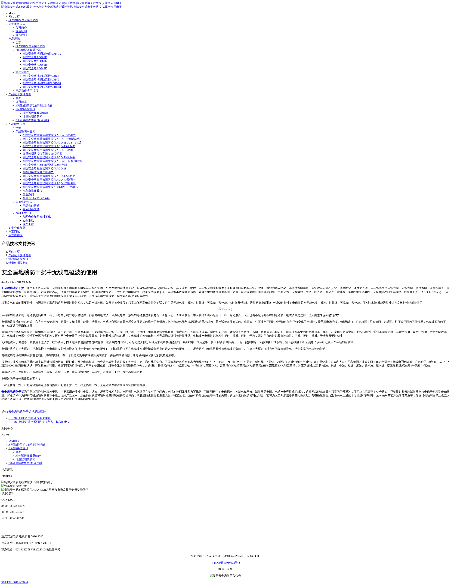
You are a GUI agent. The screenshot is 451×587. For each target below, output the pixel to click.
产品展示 (14, 38)
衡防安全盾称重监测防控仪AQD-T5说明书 (49, 146)
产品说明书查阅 (25, 131)
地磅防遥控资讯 (25, 109)
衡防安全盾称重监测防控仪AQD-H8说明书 (49, 183)
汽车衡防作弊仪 (32, 190)
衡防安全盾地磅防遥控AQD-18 (42, 83)
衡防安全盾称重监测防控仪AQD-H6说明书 (49, 149)
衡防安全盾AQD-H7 (35, 60)
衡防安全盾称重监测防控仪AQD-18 (44, 168)
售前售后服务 (24, 201)
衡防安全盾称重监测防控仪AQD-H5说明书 (49, 135)
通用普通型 (23, 72)
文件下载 (28, 220)
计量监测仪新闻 (32, 116)
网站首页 (14, 16)
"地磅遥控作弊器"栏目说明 (32, 120)
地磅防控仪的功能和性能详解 (34, 105)
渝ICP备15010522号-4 (227, 562)
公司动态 (21, 101)
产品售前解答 (31, 205)
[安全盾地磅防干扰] (225, 309)
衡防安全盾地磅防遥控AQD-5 (41, 79)
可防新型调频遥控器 (28, 49)
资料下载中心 (24, 212)
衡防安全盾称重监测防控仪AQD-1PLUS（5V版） (53, 142)
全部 (18, 42)
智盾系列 (28, 194)
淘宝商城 (14, 231)
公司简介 (21, 27)
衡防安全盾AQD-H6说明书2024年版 (45, 164)
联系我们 (21, 35)
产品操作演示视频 (27, 90)
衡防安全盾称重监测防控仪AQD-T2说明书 (49, 175)
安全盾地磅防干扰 (19, 411)
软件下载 (28, 224)
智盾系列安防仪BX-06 (36, 198)
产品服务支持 (16, 124)
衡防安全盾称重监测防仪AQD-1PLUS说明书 (50, 187)
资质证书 (21, 31)
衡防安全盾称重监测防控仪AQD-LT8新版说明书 (52, 138)
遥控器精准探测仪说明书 (38, 172)
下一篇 (39, 421)
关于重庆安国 (16, 23)
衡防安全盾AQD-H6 (35, 64)
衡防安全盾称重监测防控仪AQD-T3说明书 (49, 157)
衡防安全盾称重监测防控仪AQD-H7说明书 (49, 179)
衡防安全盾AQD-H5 (35, 68)
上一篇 (29, 418)
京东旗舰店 (15, 235)
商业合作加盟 (16, 227)
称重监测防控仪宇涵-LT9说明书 (42, 153)
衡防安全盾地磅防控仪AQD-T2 (42, 53)
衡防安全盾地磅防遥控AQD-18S (42, 86)
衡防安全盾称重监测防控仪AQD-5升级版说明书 (52, 161)
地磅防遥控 (39, 411)
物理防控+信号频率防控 (23, 20)
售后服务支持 (31, 209)
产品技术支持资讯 (19, 94)
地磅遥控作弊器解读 (35, 112)
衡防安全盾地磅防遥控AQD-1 (41, 75)
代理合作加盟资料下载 (37, 216)
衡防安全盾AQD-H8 (35, 57)
